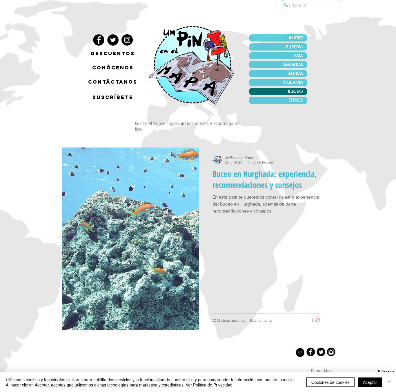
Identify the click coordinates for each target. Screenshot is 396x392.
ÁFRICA (295, 73)
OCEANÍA (293, 82)
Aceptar (370, 382)
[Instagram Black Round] (331, 352)
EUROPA (294, 46)
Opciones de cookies (330, 382)
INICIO (296, 37)
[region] (112, 69)
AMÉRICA (293, 64)
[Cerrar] (389, 382)
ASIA (298, 55)
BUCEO (295, 91)
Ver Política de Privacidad (209, 385)
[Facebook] (98, 40)
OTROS (295, 100)
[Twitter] (113, 40)
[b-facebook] (310, 352)
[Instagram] (127, 40)
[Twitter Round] (321, 352)
